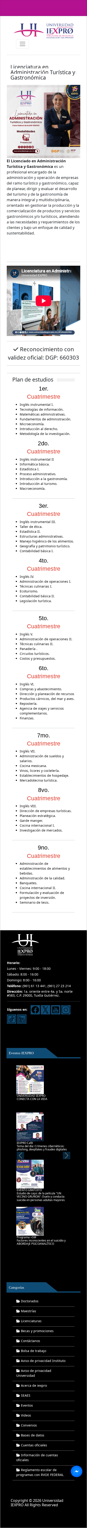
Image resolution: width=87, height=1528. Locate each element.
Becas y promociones (37, 1331)
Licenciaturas (31, 1321)
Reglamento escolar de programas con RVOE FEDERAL (40, 1472)
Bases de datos (32, 1435)
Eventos (26, 1405)
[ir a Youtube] (55, 1009)
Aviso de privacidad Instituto (42, 1361)
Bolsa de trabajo (33, 1351)
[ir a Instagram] (66, 1009)
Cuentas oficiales (33, 1445)
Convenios (28, 1425)
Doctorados (29, 1301)
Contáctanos (30, 1341)
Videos (25, 1415)
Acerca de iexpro (33, 1385)
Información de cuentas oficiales (37, 1457)
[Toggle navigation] (22, 44)
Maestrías (28, 1311)
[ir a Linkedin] (21, 1019)
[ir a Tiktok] (11, 1019)
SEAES (25, 1395)
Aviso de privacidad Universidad (33, 1373)
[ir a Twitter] (45, 1009)
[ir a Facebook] (35, 1009)
